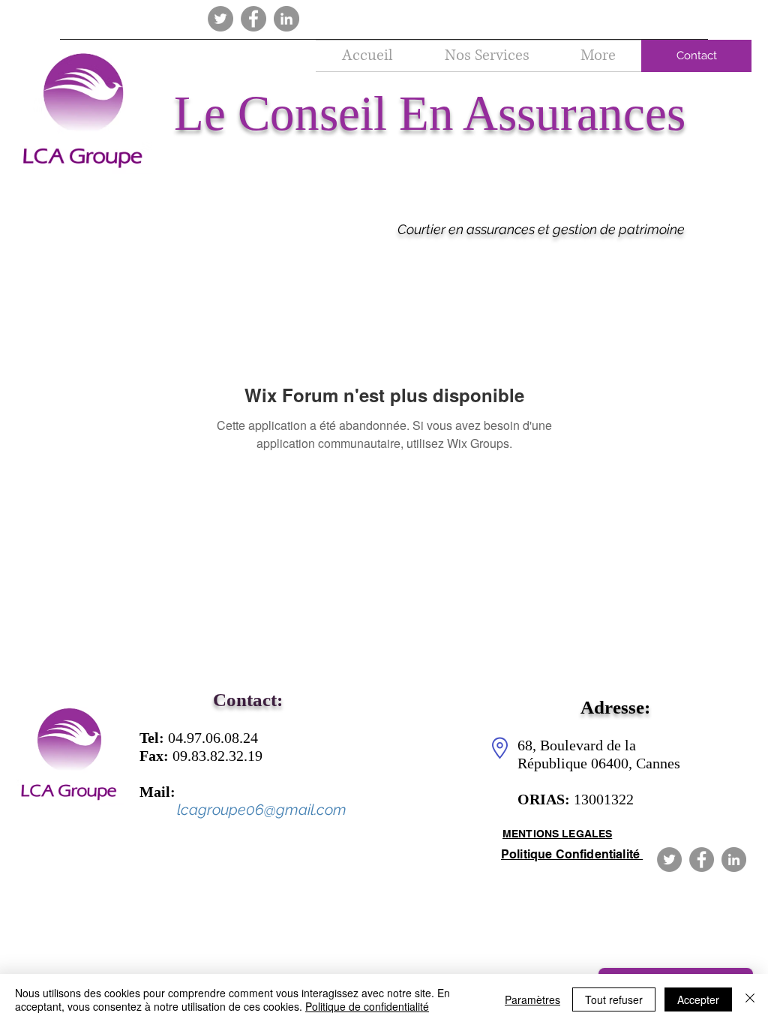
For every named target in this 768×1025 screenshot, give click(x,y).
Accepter (698, 999)
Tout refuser (614, 999)
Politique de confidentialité (367, 1006)
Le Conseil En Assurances (430, 113)
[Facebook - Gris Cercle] (253, 19)
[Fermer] (750, 999)
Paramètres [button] (532, 999)
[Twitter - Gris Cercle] (220, 19)
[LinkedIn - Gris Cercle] (286, 19)
